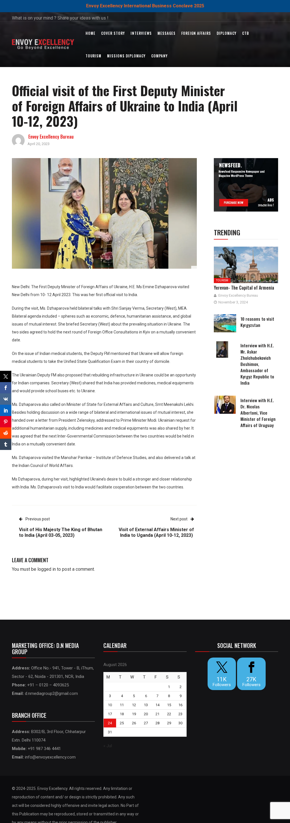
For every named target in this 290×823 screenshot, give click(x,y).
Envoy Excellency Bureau (51, 136)
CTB (245, 33)
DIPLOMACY (226, 33)
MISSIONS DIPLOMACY (126, 56)
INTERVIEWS (141, 33)
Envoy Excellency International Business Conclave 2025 (145, 5)
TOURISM (93, 56)
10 (110, 705)
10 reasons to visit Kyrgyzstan (257, 322)
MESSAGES (166, 33)
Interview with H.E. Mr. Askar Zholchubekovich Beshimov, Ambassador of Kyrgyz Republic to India (257, 364)
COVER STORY (113, 33)
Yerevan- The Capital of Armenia (244, 287)
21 (157, 714)
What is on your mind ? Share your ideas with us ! (60, 18)
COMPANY (159, 56)
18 (122, 714)
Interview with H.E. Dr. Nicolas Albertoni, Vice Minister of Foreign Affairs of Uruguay (258, 412)
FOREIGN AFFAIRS (196, 33)
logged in (46, 569)
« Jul (107, 745)
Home (90, 33)
